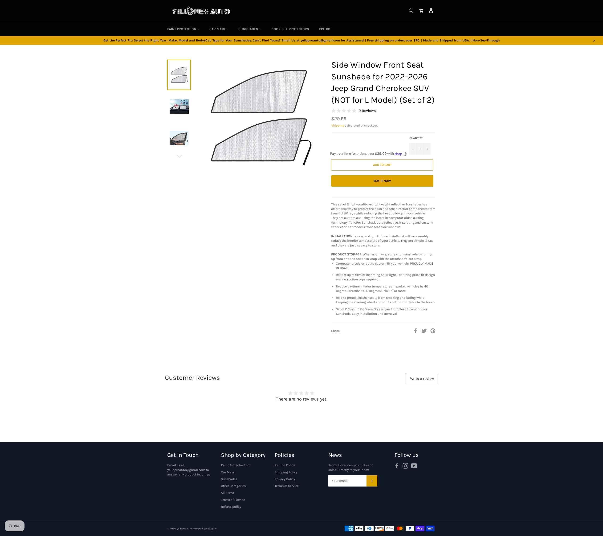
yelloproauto (184, 528)
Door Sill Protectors (290, 29)
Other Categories (233, 486)
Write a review (422, 378)
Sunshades (248, 29)
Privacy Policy (285, 479)
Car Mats (217, 29)
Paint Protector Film (235, 465)
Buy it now (382, 181)
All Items (227, 493)
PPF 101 (324, 29)
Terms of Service (233, 500)
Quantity (416, 138)
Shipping (337, 125)
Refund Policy (285, 465)
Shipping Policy (286, 472)
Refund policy (231, 507)
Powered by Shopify (204, 528)
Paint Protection (182, 29)
